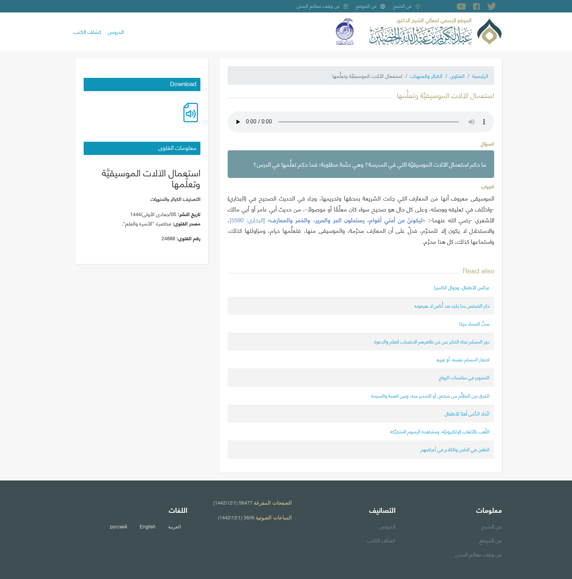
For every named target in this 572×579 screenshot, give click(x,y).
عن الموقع (366, 5)
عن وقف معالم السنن (318, 5)
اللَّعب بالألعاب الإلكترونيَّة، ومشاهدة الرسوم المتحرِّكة (440, 431)
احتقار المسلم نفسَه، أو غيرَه (463, 359)
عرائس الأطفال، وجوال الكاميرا (462, 287)
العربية (174, 526)
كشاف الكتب (88, 31)
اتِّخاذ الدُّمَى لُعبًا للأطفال (467, 413)
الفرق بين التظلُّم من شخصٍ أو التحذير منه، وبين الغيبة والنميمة (430, 395)
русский (118, 526)
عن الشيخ (402, 5)
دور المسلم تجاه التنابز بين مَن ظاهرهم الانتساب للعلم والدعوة (432, 341)
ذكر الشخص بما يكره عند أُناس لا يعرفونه (452, 305)
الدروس (116, 31)
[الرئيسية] (435, 30)
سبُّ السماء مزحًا (474, 323)
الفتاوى (457, 75)
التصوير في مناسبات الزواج (464, 377)
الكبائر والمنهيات (426, 75)
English (148, 526)
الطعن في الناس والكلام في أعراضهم (455, 449)
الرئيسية (480, 75)
